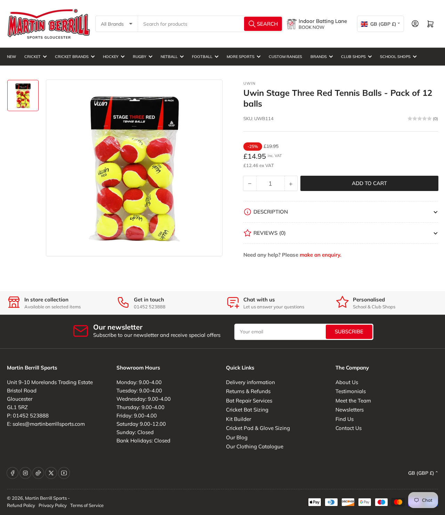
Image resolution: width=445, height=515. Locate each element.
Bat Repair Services (249, 400)
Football (202, 56)
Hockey (111, 56)
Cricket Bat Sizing (247, 409)
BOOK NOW (311, 27)
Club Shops (353, 56)
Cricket (32, 56)
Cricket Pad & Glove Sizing (258, 428)
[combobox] (210, 24)
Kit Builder (238, 419)
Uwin (249, 83)
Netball (169, 56)
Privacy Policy (53, 505)
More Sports (240, 56)
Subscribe (349, 331)
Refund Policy (21, 505)
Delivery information (250, 382)
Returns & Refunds (248, 391)
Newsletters (349, 409)
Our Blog (237, 437)
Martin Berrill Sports (46, 498)
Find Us (344, 419)
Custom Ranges (285, 56)
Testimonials (350, 391)
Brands (318, 56)
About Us (346, 382)
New (11, 56)
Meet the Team (353, 400)
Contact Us (348, 428)
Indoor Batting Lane (323, 21)
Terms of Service (87, 505)
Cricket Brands (72, 56)
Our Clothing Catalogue (254, 446)
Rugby (139, 56)
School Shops (395, 56)
